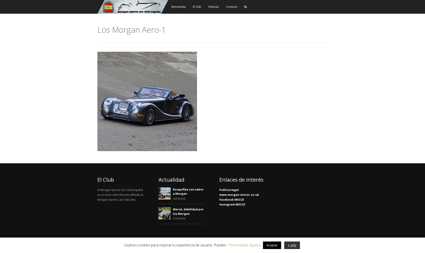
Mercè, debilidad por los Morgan (188, 211)
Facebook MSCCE (231, 200)
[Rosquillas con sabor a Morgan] (164, 198)
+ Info (292, 245)
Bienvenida (178, 7)
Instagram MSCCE (232, 204)
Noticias (214, 7)
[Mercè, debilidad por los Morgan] (164, 218)
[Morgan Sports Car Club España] (132, 13)
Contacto (232, 7)
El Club (197, 7)
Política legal (229, 190)
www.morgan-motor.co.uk (239, 195)
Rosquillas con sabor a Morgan (188, 191)
